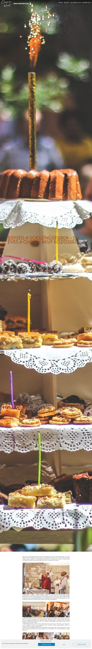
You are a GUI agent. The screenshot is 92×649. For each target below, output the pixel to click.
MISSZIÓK (66, 2)
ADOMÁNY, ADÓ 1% (86, 2)
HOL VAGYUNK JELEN (75, 2)
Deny (64, 644)
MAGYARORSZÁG (21, 3)
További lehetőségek (81, 644)
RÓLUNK (61, 2)
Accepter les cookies (46, 644)
